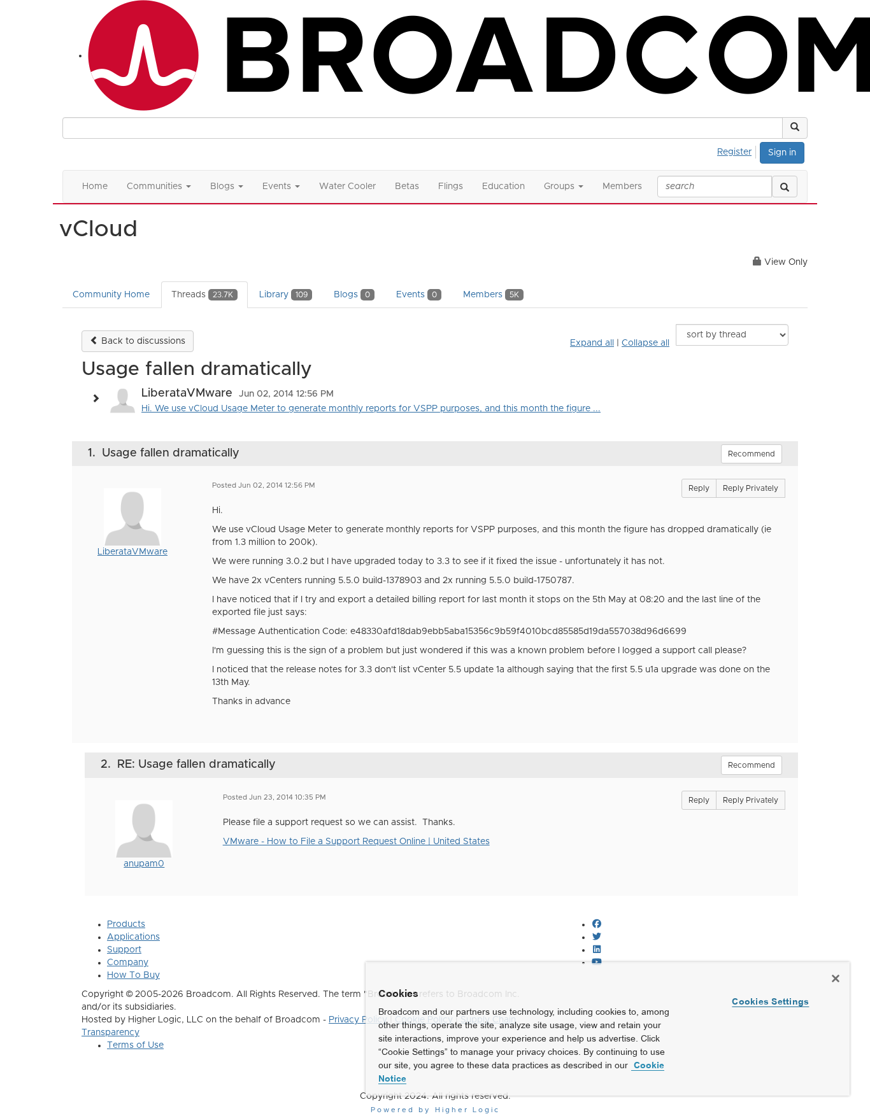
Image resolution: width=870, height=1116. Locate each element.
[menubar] (738, 150)
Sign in (782, 152)
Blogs (352, 294)
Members (491, 294)
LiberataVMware (132, 551)
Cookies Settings (770, 1001)
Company (127, 962)
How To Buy (133, 975)
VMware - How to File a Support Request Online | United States (356, 841)
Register (734, 152)
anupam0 (144, 863)
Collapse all (645, 343)
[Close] (835, 978)
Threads (202, 294)
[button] (795, 128)
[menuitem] (738, 150)
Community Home (111, 294)
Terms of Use (135, 1045)
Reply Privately (750, 488)
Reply (699, 488)
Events (416, 294)
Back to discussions (142, 341)
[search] (784, 186)
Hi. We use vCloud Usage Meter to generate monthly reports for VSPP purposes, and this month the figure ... (371, 408)
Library (283, 294)
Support (124, 949)
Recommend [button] (751, 454)
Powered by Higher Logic (435, 1109)
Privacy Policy (358, 1019)
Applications (133, 937)
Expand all (592, 343)
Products (126, 924)
